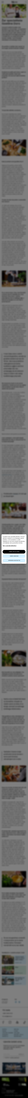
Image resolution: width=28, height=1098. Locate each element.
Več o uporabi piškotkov (9, 545)
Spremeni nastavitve (14, 560)
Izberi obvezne (14, 556)
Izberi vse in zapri (14, 551)
